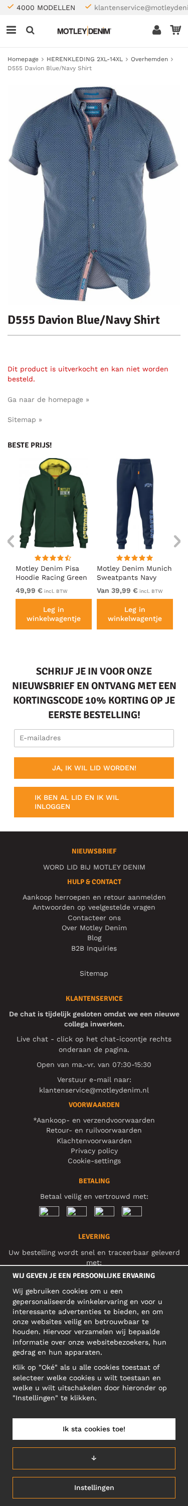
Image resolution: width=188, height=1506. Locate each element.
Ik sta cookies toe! (94, 1429)
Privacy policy (94, 1151)
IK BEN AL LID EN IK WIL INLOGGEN (77, 801)
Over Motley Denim (94, 928)
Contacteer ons (94, 918)
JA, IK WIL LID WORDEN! (94, 768)
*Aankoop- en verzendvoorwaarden (94, 1120)
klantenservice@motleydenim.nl (94, 1090)
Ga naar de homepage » (48, 399)
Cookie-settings (94, 1161)
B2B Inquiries (94, 948)
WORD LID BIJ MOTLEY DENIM (94, 867)
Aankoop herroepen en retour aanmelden (94, 897)
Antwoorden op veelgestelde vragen (94, 907)
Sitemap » (25, 419)
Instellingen (94, 1487)
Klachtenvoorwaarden (94, 1141)
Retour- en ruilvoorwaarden (94, 1130)
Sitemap (94, 973)
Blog (94, 938)
